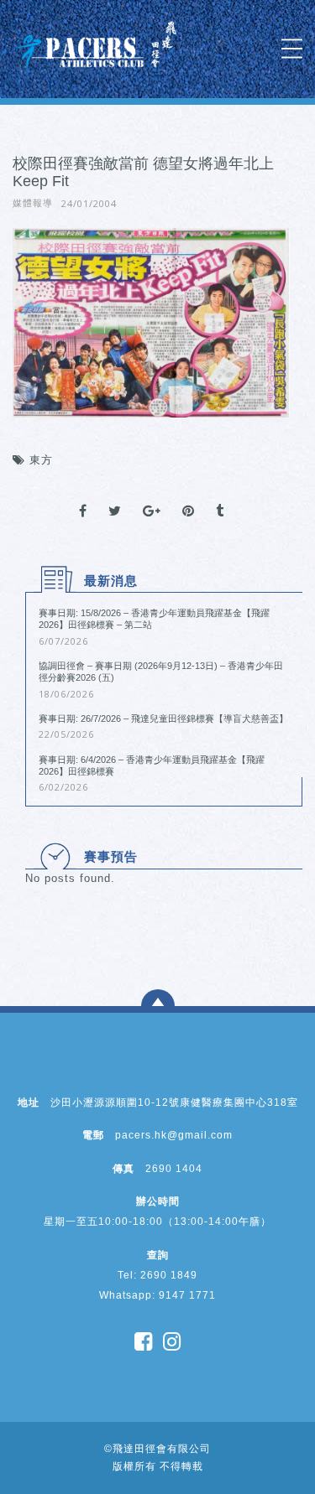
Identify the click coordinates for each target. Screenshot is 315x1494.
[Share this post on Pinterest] (188, 496)
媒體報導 (33, 203)
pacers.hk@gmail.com (174, 1135)
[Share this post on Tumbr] (220, 496)
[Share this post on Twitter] (115, 496)
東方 (41, 460)
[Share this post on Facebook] (83, 496)
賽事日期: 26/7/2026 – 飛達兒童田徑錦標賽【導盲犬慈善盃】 (163, 718)
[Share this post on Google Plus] (152, 496)
